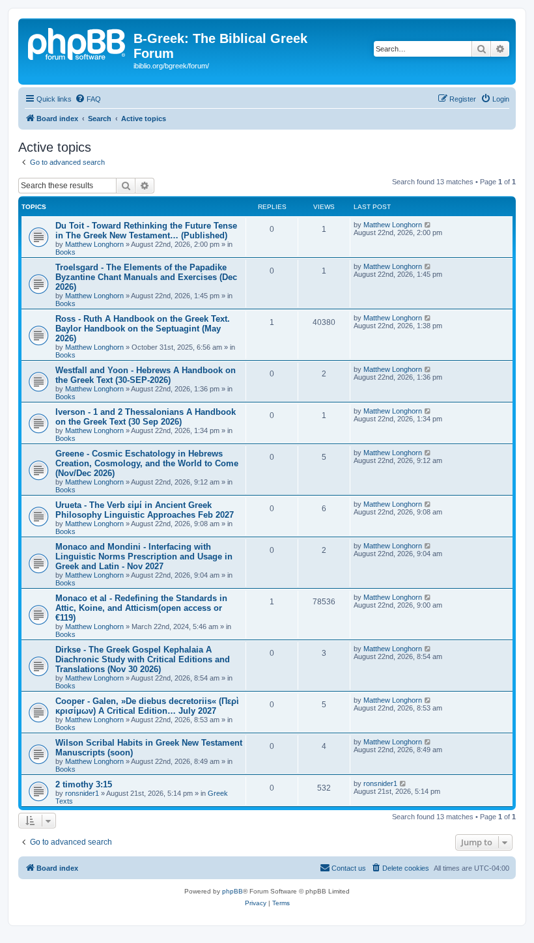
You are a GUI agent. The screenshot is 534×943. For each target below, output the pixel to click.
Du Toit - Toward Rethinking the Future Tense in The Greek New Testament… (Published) (146, 230)
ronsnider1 (82, 793)
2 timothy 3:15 (83, 784)
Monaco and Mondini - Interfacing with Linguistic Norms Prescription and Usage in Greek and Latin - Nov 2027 (143, 556)
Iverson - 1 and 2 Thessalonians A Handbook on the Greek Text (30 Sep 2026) (145, 417)
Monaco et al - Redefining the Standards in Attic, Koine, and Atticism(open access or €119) (141, 608)
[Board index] (77, 42)
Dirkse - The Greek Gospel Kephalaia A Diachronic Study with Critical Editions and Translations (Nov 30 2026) (142, 659)
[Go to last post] (428, 225)
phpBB (232, 891)
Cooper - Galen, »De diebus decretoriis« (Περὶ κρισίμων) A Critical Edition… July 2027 (147, 706)
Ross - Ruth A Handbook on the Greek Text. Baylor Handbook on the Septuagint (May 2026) (142, 328)
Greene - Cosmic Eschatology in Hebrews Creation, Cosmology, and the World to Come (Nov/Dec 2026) (146, 463)
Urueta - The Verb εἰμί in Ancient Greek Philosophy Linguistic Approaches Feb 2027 (144, 510)
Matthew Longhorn (94, 244)
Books (65, 252)
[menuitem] (88, 99)
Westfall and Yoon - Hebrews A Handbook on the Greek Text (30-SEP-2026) (145, 375)
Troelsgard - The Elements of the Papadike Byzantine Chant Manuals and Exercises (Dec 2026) (146, 277)
